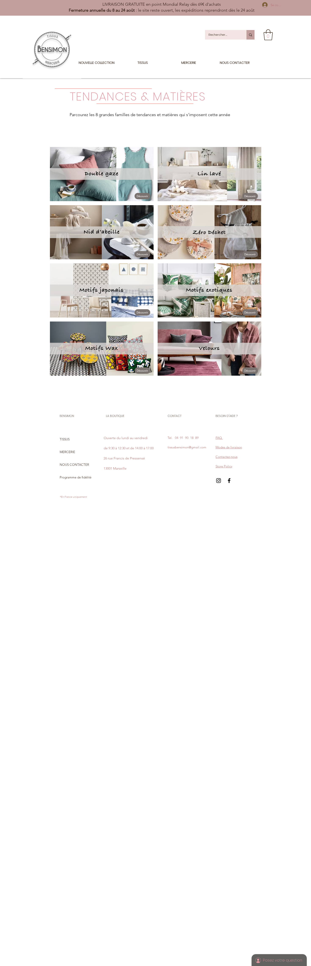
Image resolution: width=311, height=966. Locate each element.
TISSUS (65, 439)
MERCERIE (67, 452)
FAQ (219, 438)
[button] (268, 34)
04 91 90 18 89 (187, 438)
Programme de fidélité (75, 477)
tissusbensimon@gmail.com (187, 447)
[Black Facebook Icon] (229, 480)
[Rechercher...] (250, 35)
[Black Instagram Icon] (218, 480)
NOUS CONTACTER (74, 465)
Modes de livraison (229, 447)
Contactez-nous (226, 457)
